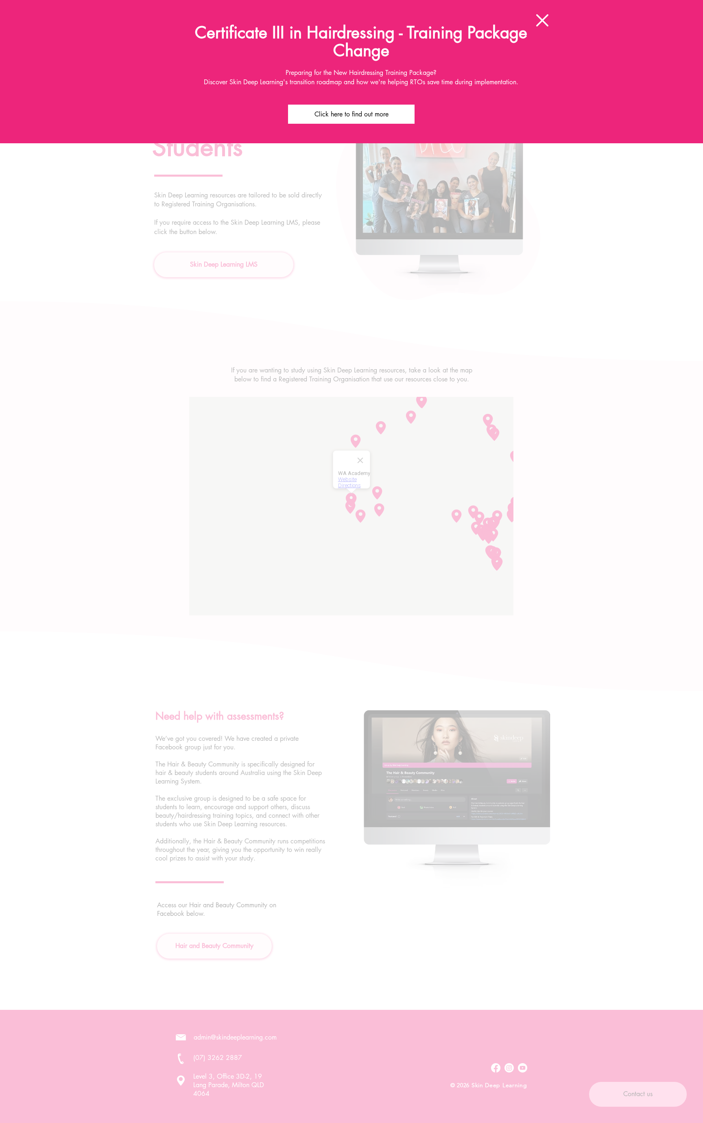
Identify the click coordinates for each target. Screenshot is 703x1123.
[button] (542, 20)
